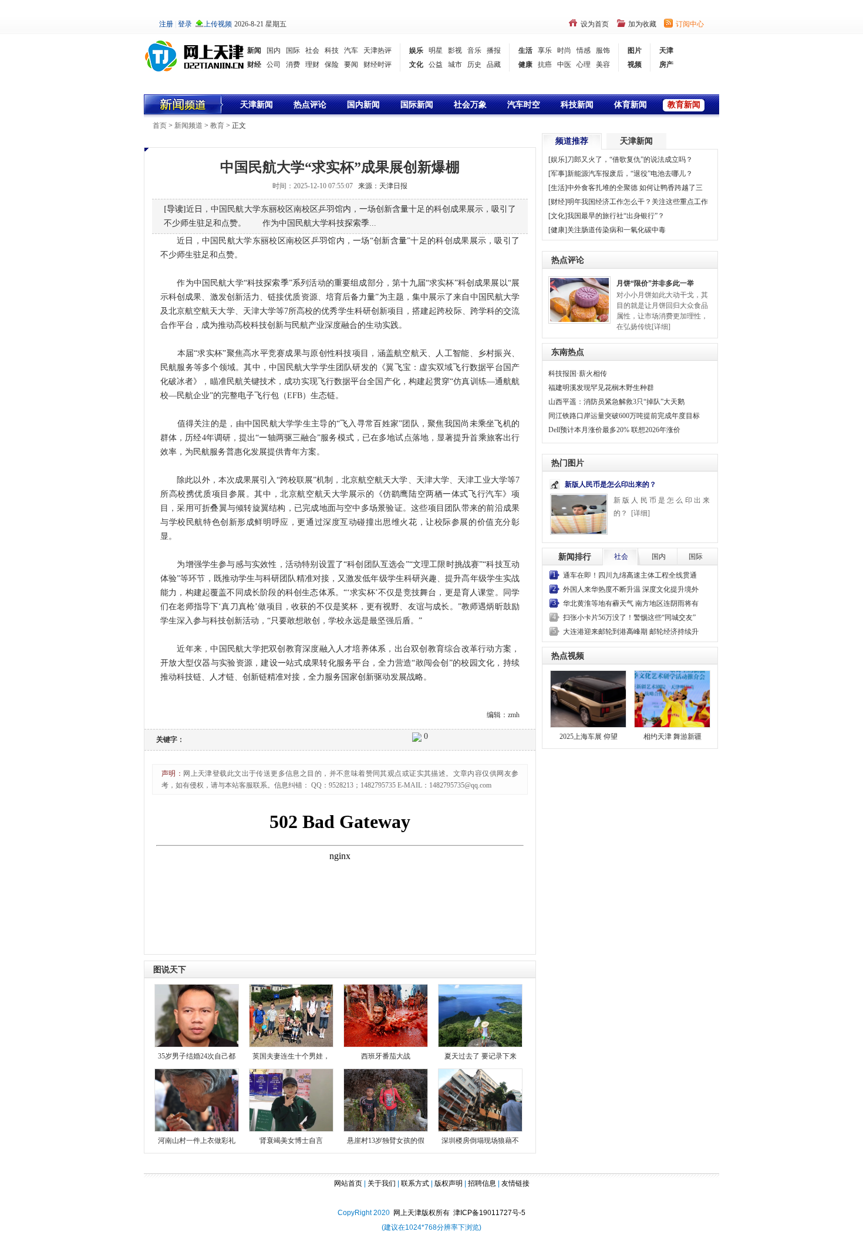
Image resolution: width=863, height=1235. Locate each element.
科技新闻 (577, 104)
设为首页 (595, 24)
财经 (254, 64)
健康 (525, 64)
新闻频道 (188, 125)
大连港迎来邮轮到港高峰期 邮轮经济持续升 (631, 631)
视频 (635, 64)
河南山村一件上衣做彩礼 (196, 1140)
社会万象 (470, 104)
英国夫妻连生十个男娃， (291, 1056)
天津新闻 (256, 104)
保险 (332, 64)
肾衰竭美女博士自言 (291, 1140)
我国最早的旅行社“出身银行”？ (616, 216)
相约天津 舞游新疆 (672, 736)
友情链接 (515, 1183)
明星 (436, 50)
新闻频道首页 (184, 104)
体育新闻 (630, 104)
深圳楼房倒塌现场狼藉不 (480, 1140)
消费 (293, 64)
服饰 (603, 50)
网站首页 (348, 1183)
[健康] (557, 230)
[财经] (557, 202)
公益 (436, 64)
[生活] (557, 188)
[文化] (557, 216)
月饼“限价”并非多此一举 (655, 283)
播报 (494, 50)
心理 (584, 64)
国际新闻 (416, 104)
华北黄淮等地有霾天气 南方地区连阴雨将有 (631, 603)
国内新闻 (363, 104)
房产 (666, 64)
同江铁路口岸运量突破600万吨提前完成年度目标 (624, 416)
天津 (666, 50)
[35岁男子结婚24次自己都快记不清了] (196, 1014)
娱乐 (416, 50)
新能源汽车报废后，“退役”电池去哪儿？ (630, 173)
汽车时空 (523, 104)
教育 (217, 125)
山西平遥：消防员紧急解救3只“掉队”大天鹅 (616, 402)
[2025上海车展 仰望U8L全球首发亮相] (588, 699)
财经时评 (377, 64)
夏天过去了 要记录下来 (480, 1056)
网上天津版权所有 (423, 1213)
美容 (603, 64)
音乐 (474, 50)
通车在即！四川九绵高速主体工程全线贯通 (630, 575)
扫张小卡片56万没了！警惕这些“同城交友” (629, 617)
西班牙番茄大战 (385, 1056)
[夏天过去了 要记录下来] (480, 1014)
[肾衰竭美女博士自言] (291, 1099)
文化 (416, 64)
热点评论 (310, 104)
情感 (584, 50)
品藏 (494, 64)
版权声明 (448, 1183)
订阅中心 (690, 24)
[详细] (661, 327)
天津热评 (377, 50)
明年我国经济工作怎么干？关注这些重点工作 (637, 202)
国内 (274, 50)
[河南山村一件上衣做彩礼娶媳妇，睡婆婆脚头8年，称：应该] (196, 1099)
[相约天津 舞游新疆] (672, 699)
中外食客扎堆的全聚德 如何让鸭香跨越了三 (635, 188)
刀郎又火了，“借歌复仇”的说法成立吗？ (630, 159)
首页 (160, 125)
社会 (312, 50)
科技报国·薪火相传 (577, 373)
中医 (564, 64)
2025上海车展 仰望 (588, 736)
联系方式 (415, 1183)
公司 (274, 64)
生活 (525, 50)
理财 (312, 64)
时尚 (564, 50)
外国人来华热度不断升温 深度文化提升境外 (631, 589)
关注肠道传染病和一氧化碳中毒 (616, 230)
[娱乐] (557, 159)
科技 (332, 50)
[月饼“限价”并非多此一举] (579, 299)
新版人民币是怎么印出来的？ (610, 484)
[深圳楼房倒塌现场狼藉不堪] (480, 1099)
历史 (474, 64)
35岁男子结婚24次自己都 (196, 1056)
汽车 (351, 50)
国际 (293, 50)
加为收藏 (642, 24)
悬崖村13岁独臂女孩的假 (385, 1140)
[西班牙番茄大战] (385, 1014)
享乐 (545, 50)
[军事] (557, 173)
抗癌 (545, 64)
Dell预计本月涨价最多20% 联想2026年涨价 (614, 430)
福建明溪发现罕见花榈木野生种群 (601, 388)
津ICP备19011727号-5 (489, 1213)
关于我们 (382, 1183)
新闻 (254, 50)
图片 (635, 50)
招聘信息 (482, 1183)
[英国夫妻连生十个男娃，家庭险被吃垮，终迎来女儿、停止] (291, 1014)
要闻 (351, 64)
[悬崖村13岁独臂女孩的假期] (385, 1099)
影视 (455, 50)
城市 (455, 64)
